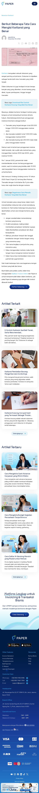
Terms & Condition (19, 781)
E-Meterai (5, 666)
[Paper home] (7, 4)
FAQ (29, 664)
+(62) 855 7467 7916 (18, 680)
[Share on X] (19, 43)
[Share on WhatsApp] (22, 43)
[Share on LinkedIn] (36, 43)
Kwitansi (10, 15)
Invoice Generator (8, 656)
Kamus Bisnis (32, 656)
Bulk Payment (6, 664)
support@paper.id (18, 683)
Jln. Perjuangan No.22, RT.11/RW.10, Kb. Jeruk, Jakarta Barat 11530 (19, 694)
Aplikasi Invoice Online (20, 274)
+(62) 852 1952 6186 (18, 678)
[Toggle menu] (34, 3)
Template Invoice (7, 661)
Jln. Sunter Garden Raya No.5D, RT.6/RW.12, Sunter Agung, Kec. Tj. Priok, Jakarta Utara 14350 (18, 705)
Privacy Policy (19, 778)
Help (29, 661)
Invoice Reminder (7, 658)
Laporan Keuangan (8, 669)
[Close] (37, 785)
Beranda (4, 15)
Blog (29, 658)
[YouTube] (26, 43)
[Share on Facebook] (33, 43)
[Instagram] (29, 43)
